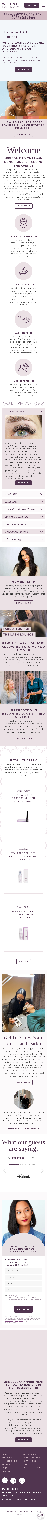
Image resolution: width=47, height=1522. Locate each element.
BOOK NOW (23, 69)
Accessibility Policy (23, 1514)
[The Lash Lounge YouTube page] (22, 1481)
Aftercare (30, 1454)
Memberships (9, 1461)
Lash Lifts (11, 501)
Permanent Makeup (16, 531)
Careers (28, 1464)
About (5, 1454)
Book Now (32, 5)
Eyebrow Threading (16, 516)
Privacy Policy (19, 1321)
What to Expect (33, 1458)
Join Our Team (23, 738)
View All (25, 962)
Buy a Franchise (33, 1468)
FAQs (4, 1468)
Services (7, 1458)
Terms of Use (9, 1321)
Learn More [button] (23, 1082)
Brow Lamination (15, 524)
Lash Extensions (14, 411)
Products (7, 1464)
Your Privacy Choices (21, 1511)
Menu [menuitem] (43, 5)
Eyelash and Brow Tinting (20, 509)
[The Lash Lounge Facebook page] (5, 1480)
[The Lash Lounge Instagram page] (13, 1481)
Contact (7, 1471)
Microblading (13, 539)
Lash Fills (11, 494)
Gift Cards (30, 1461)
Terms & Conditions (35, 1511)
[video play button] (23, 623)
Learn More (23, 206)
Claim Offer (23, 134)
